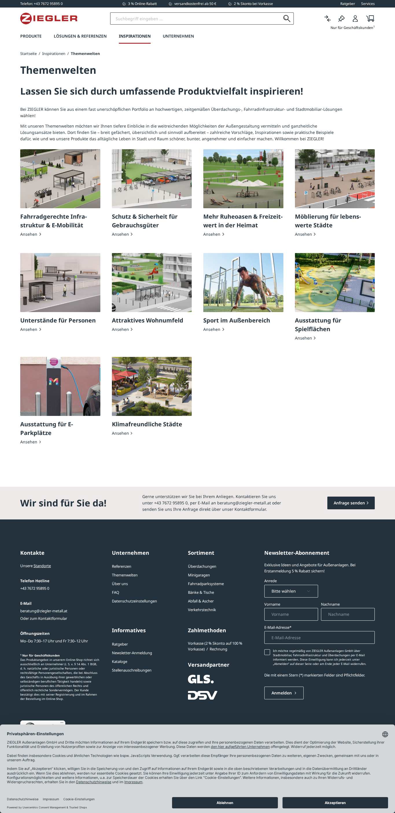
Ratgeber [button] (347, 3)
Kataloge (119, 661)
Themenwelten (125, 575)
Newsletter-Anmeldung (132, 652)
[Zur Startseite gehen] (48, 18)
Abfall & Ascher (201, 601)
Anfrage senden (349, 503)
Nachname (330, 604)
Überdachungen (202, 566)
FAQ (115, 592)
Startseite (28, 53)
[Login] (355, 18)
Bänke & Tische (201, 592)
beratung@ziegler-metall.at (43, 610)
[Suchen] (287, 18)
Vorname (272, 604)
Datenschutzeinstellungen (134, 601)
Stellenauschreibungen (132, 670)
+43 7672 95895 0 (34, 588)
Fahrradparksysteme (206, 583)
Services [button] (368, 3)
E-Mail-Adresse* (277, 627)
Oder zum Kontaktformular (43, 618)
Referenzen (121, 566)
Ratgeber (120, 644)
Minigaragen (199, 575)
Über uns (120, 583)
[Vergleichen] (328, 18)
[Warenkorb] (368, 18)
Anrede (270, 580)
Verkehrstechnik (202, 609)
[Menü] (61, 723)
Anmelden (282, 693)
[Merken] (341, 18)
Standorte (42, 565)
